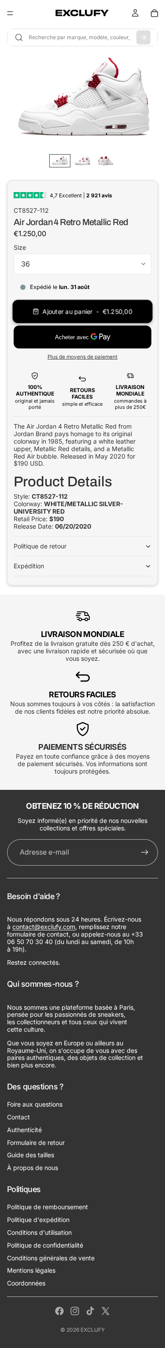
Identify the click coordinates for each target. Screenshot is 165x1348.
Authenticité (24, 1129)
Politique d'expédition (38, 1219)
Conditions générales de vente (51, 1258)
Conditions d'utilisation (39, 1232)
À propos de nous (32, 1167)
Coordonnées (26, 1283)
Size (20, 247)
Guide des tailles (30, 1155)
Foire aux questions (34, 1104)
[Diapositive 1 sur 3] (60, 161)
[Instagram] (75, 1311)
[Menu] (10, 13)
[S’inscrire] (145, 852)
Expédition (29, 566)
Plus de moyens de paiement (82, 357)
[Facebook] (59, 1311)
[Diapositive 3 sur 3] (105, 161)
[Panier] (154, 13)
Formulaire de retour (36, 1142)
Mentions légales (31, 1270)
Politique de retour (40, 546)
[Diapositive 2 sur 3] (82, 161)
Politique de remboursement (47, 1207)
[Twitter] (105, 1311)
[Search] (143, 37)
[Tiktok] (90, 1311)
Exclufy (93, 1329)
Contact (18, 1117)
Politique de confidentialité (45, 1245)
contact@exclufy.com (43, 926)
